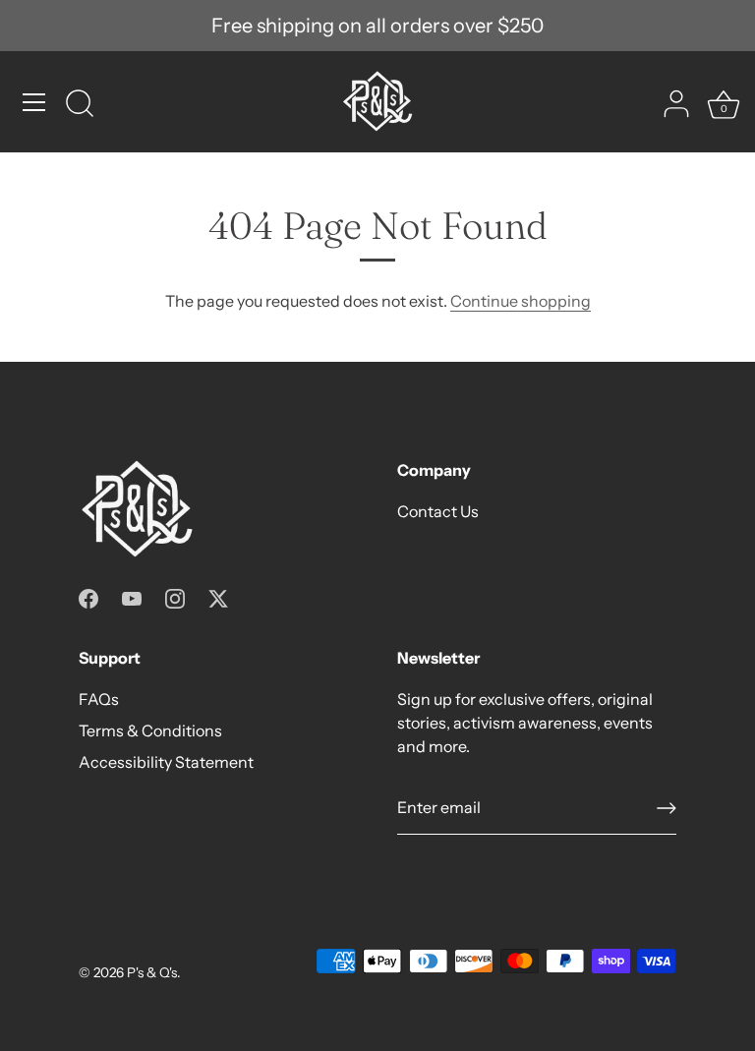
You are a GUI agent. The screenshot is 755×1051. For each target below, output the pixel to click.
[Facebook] (88, 597)
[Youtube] (132, 597)
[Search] (79, 105)
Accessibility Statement (166, 762)
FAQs (99, 699)
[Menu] (34, 102)
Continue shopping (520, 301)
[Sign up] (666, 808)
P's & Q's (152, 972)
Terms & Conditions (150, 730)
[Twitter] (218, 597)
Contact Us (438, 511)
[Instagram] (175, 597)
